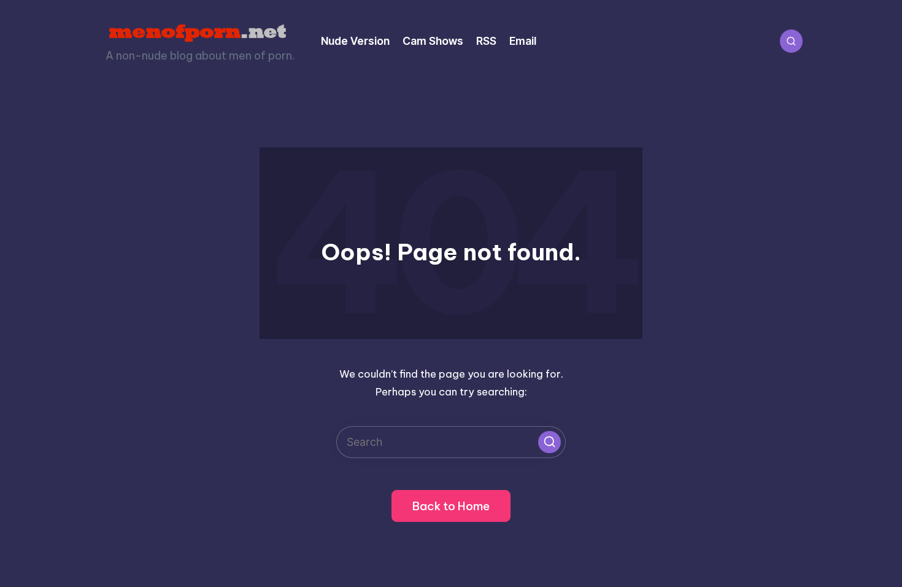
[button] (549, 442)
